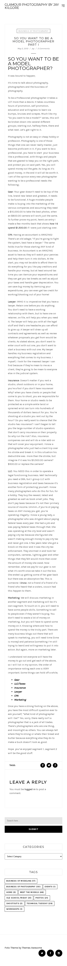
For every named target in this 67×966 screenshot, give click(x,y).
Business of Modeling (21, 881)
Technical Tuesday (40, 903)
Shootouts (14, 903)
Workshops (14, 909)
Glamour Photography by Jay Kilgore (32, 6)
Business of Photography (34, 31)
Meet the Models (32, 892)
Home (11, 892)
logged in (29, 789)
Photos (42, 898)
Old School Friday (18, 898)
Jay (32, 48)
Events (50, 887)
